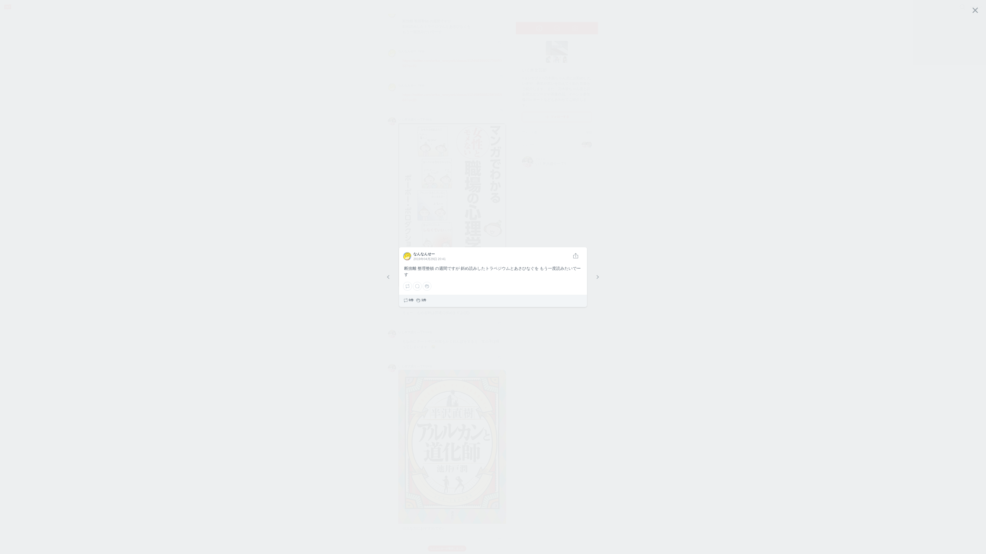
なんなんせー (407, 256)
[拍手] (427, 286)
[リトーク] (407, 286)
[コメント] (417, 286)
